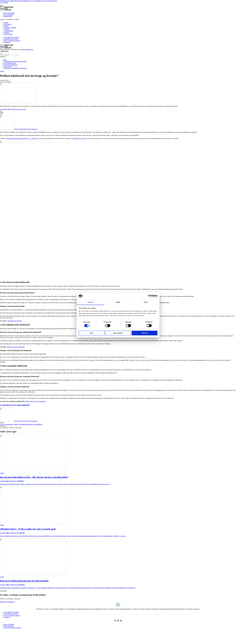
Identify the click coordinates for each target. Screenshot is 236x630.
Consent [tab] (90, 302)
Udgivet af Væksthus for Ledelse (9, 19)
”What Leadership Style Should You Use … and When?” (22, 138)
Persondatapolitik (9, 626)
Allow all (144, 333)
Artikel (2, 71)
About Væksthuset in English (12, 627)
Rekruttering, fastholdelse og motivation (15, 68)
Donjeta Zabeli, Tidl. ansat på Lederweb (14, 109)
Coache (2, 424)
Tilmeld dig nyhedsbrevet (7, 602)
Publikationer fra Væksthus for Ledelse (15, 61)
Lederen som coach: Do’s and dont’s (35, 401)
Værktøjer (7, 29)
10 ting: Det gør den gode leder (16, 347)
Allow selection (118, 333)
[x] (118, 620)
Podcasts (6, 26)
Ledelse (16, 424)
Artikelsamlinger (8, 31)
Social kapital (8, 66)
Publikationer (7, 24)
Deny (91, 333)
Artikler (6, 22)
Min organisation (9, 14)
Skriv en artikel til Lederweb (12, 40)
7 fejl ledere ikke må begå (14, 321)
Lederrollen (21, 424)
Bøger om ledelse (9, 624)
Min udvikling (8, 16)
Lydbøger (6, 32)
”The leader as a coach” (79, 138)
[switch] (107, 325)
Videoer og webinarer (10, 27)
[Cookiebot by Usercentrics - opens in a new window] (149, 296)
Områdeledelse (37, 424)
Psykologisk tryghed (10, 63)
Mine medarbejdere (9, 13)
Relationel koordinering (10, 65)
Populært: (3, 56)
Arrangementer (8, 34)
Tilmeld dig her (28, 49)
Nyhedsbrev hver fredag (11, 39)
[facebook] (115, 620)
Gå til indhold (4, 2)
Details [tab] (118, 302)
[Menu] (0, 4)
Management (29, 424)
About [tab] (146, 302)
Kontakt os (7, 42)
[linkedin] (121, 620)
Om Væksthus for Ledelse (11, 37)
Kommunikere (9, 424)
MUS (5, 60)
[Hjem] (6, 10)
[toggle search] (18, 55)
